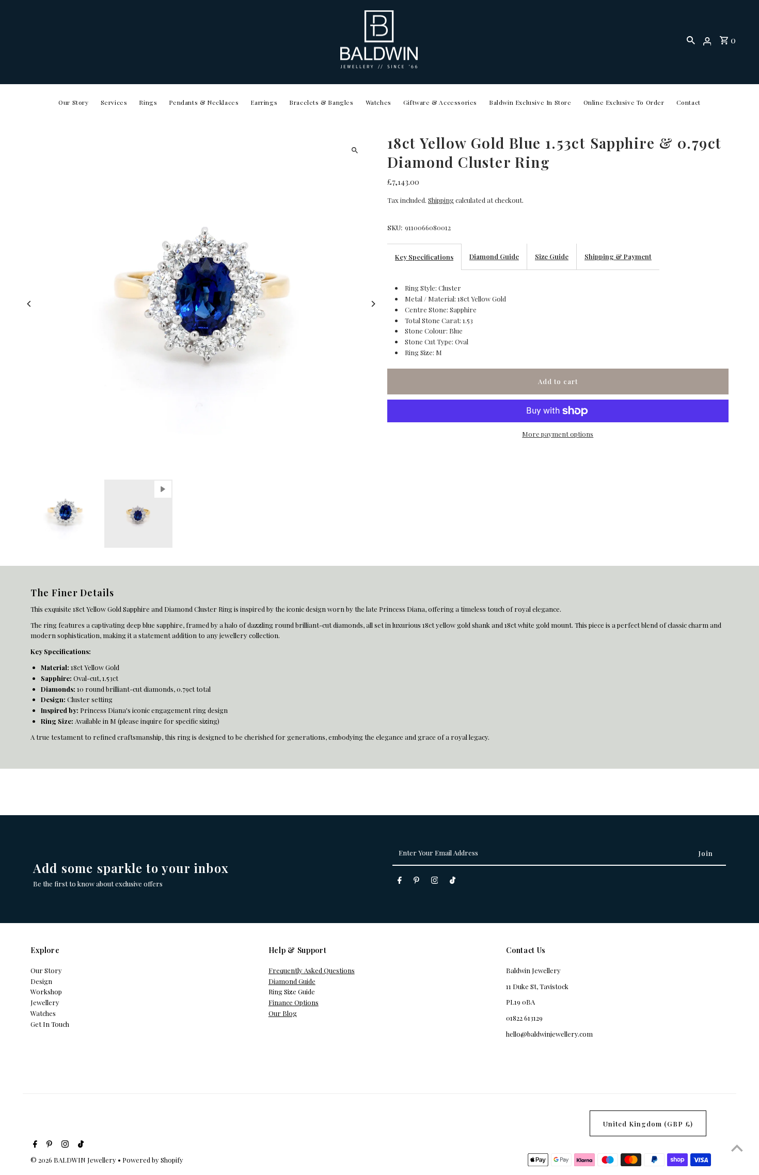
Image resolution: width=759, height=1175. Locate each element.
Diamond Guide (494, 256)
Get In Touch (49, 1024)
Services (114, 102)
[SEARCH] (691, 39)
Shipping (441, 200)
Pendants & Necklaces (204, 102)
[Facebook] (400, 882)
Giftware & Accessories (440, 102)
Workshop (46, 991)
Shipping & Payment (618, 256)
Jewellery (44, 1002)
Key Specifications (424, 256)
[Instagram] (434, 882)
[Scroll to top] (737, 1148)
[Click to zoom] (355, 150)
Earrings (263, 102)
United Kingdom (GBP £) (648, 1123)
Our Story (73, 102)
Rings (148, 102)
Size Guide (551, 256)
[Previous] (29, 303)
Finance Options (293, 1002)
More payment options (557, 434)
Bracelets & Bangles (321, 102)
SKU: (394, 227)
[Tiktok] (452, 882)
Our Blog (282, 1013)
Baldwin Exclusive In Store (530, 102)
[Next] (373, 303)
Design (41, 981)
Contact (688, 102)
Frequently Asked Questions (311, 970)
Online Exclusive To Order (624, 102)
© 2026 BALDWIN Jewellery (74, 1159)
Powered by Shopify (152, 1159)
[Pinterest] (416, 882)
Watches (378, 102)
